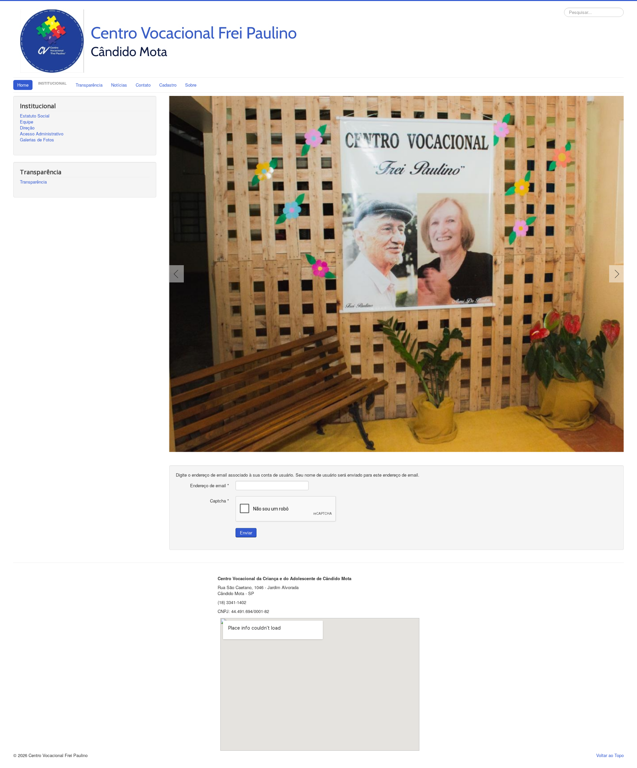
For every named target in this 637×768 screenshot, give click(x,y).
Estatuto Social (34, 116)
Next (615, 273)
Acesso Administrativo (41, 134)
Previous (177, 273)
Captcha (219, 501)
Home (23, 85)
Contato (143, 85)
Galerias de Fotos (37, 140)
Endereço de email (209, 486)
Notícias (119, 85)
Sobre (190, 85)
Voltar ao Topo (610, 755)
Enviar (246, 532)
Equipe (26, 122)
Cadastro (168, 85)
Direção (27, 128)
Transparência (89, 85)
